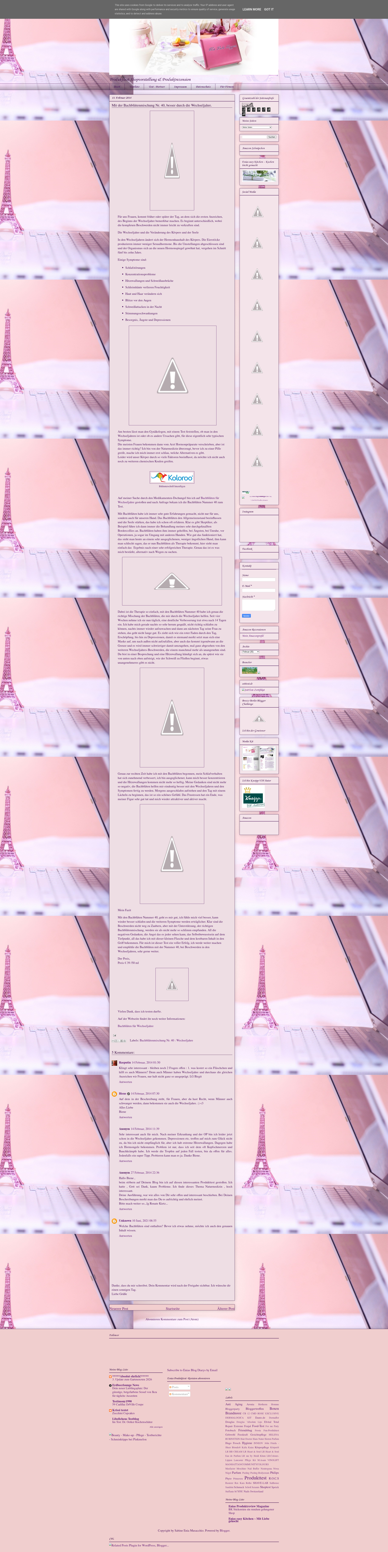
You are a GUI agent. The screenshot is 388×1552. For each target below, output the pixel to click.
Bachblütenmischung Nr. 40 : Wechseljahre (166, 1040)
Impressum (180, 86)
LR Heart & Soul (252, 1451)
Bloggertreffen (255, 1409)
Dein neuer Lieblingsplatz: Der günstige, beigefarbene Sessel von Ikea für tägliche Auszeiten (134, 1391)
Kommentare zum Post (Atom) (180, 1319)
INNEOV (258, 1443)
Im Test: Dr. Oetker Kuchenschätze (132, 1422)
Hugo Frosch (233, 1443)
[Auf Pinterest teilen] (124, 1040)
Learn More (252, 9)
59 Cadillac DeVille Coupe (127, 1404)
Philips (274, 1473)
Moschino (241, 1468)
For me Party (272, 1426)
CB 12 (246, 1413)
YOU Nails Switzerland (250, 1491)
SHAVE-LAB (260, 1483)
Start (117, 86)
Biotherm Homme (268, 1404)
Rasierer (229, 1482)
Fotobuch (230, 1430)
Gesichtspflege (258, 1434)
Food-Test (258, 1426)
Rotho (249, 1482)
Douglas (229, 1422)
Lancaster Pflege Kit (245, 1460)
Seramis (255, 1487)
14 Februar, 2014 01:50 (146, 1062)
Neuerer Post (118, 1308)
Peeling (245, 1472)
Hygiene (247, 1443)
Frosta (258, 1430)
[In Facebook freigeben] (121, 1040)
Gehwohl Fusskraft (236, 1434)
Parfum (236, 1473)
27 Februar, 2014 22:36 (145, 1172)
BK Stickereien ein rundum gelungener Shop (251, 1511)
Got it (269, 9)
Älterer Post (226, 1308)
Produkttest (255, 1477)
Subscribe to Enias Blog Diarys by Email (192, 1370)
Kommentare (179, 1394)
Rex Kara (239, 1482)
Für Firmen (226, 86)
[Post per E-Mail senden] (114, 1035)
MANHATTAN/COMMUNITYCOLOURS (247, 1464)
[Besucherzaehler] (249, 673)
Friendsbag (245, 1430)
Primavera (238, 1478)
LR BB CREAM (233, 1451)
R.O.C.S (274, 1478)
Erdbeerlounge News (125, 1385)
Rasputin (125, 1062)
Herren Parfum (272, 1438)
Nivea (276, 1468)
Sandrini (229, 1487)
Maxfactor (230, 1468)
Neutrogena (266, 1468)
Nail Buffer (253, 1468)
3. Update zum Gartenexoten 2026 (132, 1379)
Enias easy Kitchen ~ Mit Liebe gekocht (249, 1519)
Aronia (250, 1404)
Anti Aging (233, 1404)
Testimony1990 (122, 1401)
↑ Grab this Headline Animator (259, 500)
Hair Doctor (246, 1438)
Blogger (224, 1530)
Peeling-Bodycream (259, 1472)
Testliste (134, 86)
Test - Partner (157, 86)
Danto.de (260, 1417)
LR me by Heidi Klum (254, 1455)
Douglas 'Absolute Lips (249, 1421)
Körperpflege (262, 1447)
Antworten (125, 1082)
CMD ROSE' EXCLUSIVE (265, 1413)
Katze (251, 1447)
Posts (175, 1387)
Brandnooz (233, 1413)
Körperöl (274, 1447)
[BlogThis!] (115, 1040)
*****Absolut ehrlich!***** (130, 1376)
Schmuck (239, 1487)
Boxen (274, 1408)
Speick (275, 1487)
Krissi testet (120, 1410)
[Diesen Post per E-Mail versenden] (113, 1040)
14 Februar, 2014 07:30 (145, 1093)
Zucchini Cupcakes (123, 1413)
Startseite (173, 1308)
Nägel (228, 1472)
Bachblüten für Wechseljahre (136, 1026)
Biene (122, 1093)
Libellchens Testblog (125, 1419)
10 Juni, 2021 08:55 (144, 1220)
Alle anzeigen (156, 1426)
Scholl (248, 1487)
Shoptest (265, 1487)
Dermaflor (274, 1417)
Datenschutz (203, 86)
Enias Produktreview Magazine (249, 1506)
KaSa (244, 1447)
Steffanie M (231, 1491)
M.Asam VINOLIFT (268, 1460)
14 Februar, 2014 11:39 (145, 1129)
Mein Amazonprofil (252, 636)
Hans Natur (258, 1438)
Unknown (125, 1220)
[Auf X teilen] (118, 1040)
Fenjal (247, 1426)
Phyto (228, 1478)
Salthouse (274, 1482)
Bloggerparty (232, 1409)
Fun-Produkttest (271, 1430)
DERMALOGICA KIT (238, 1417)
